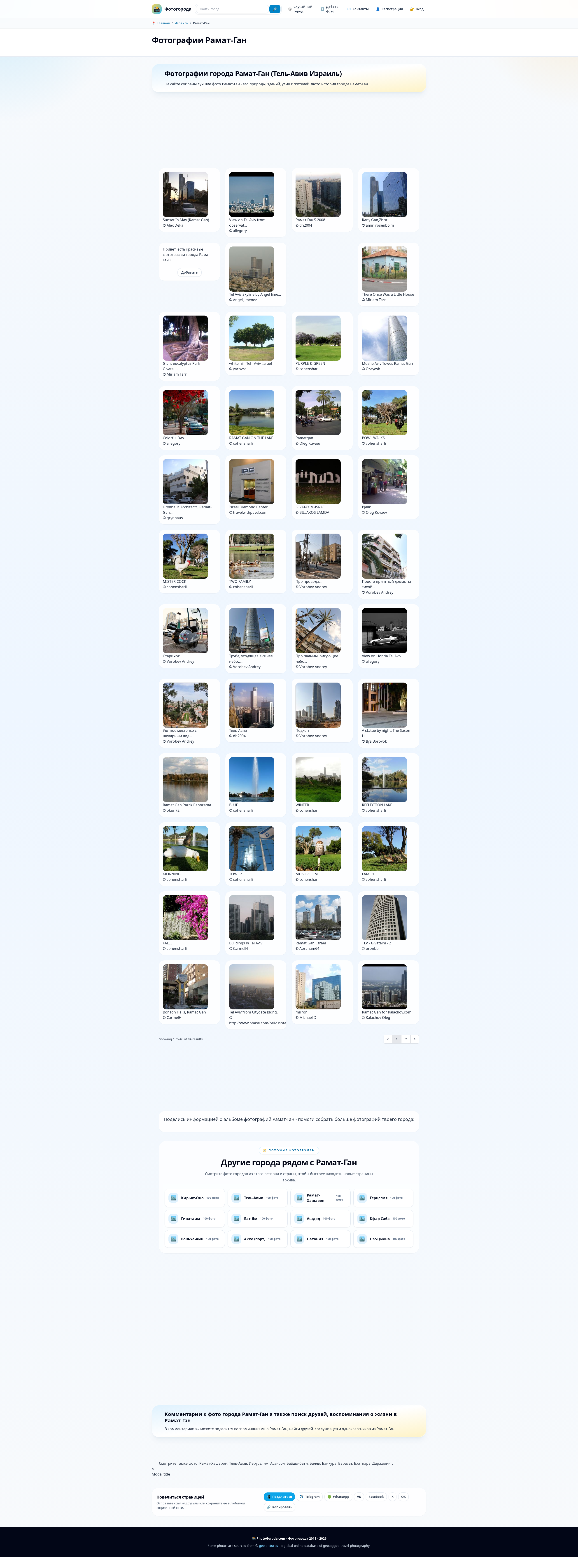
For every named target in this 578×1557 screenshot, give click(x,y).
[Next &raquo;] (414, 1039)
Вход (417, 9)
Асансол (277, 1463)
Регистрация (389, 9)
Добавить (189, 272)
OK (403, 1496)
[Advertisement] (287, 131)
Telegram (310, 1496)
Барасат (345, 1463)
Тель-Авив (238, 1463)
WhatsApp (338, 1496)
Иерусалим (258, 1463)
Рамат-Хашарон (213, 1463)
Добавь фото (329, 9)
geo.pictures (268, 1545)
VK (359, 1496)
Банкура (329, 1463)
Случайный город (300, 9)
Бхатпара (362, 1463)
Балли (315, 1463)
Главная (163, 23)
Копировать (279, 1507)
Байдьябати (297, 1463)
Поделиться (279, 1496)
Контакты (358, 9)
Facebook (376, 1496)
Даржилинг (382, 1463)
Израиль (181, 23)
